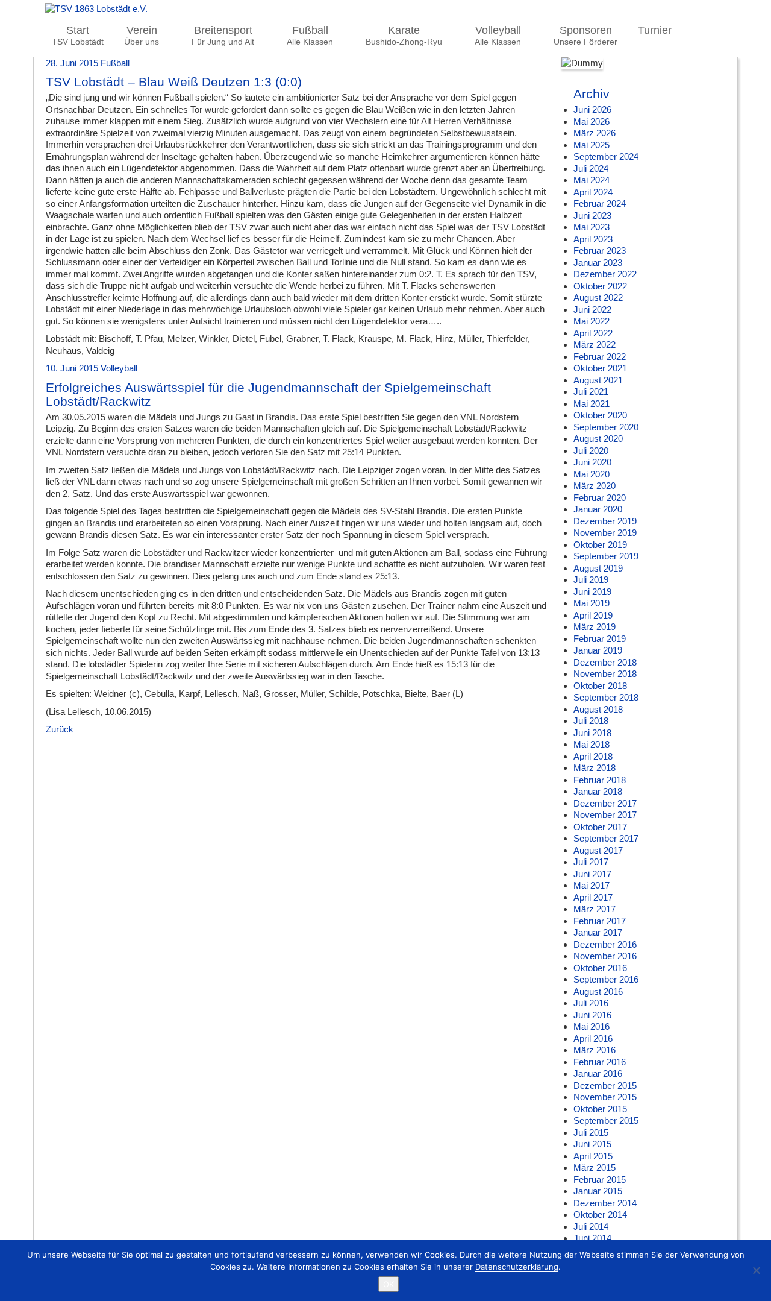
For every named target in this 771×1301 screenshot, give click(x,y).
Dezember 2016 (605, 944)
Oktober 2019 (600, 545)
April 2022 (593, 333)
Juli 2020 (590, 451)
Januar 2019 (597, 650)
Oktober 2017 (600, 827)
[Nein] (756, 1270)
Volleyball (498, 35)
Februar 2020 (599, 498)
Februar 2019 (599, 639)
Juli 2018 (590, 721)
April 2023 (593, 239)
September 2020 (605, 427)
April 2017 (593, 897)
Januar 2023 (597, 262)
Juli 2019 (590, 580)
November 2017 (605, 815)
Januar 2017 (597, 932)
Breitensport (223, 35)
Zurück (59, 729)
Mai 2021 (591, 403)
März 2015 (594, 1167)
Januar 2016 (597, 1073)
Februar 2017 (599, 921)
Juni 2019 (592, 592)
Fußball (310, 35)
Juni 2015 (592, 1144)
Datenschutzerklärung (516, 1266)
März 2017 (594, 909)
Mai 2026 (591, 121)
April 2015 (593, 1156)
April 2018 (593, 756)
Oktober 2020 (600, 415)
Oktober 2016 (600, 968)
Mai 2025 (591, 145)
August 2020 (598, 438)
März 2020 (594, 485)
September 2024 (605, 156)
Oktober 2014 (600, 1214)
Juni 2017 (592, 874)
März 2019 (594, 627)
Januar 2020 (597, 509)
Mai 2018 (591, 744)
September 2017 (605, 838)
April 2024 (593, 192)
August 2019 (598, 568)
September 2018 (605, 697)
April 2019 (593, 615)
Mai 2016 (591, 1026)
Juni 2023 (592, 215)
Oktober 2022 (600, 286)
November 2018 (605, 674)
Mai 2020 (591, 474)
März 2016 (594, 1050)
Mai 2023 (591, 227)
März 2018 (594, 768)
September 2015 (605, 1120)
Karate (404, 35)
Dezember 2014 (605, 1203)
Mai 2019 (591, 603)
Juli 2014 (590, 1226)
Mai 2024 (591, 180)
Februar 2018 (599, 780)
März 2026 (594, 133)
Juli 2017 (590, 862)
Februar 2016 (599, 1062)
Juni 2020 (592, 462)
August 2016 (598, 991)
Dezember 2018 (605, 662)
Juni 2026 (592, 109)
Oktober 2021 (600, 368)
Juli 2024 (590, 168)
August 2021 (598, 380)
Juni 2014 (592, 1238)
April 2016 (593, 1038)
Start (78, 35)
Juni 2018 (592, 733)
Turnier (655, 30)
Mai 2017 (591, 885)
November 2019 (605, 533)
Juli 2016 (590, 1003)
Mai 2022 (591, 321)
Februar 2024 (599, 203)
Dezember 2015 (605, 1085)
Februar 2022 (599, 356)
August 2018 (598, 709)
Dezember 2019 (605, 521)
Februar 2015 (599, 1179)
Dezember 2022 (605, 274)
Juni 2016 (592, 1015)
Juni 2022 (592, 309)
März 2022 (594, 344)
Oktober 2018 (600, 686)
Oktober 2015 (600, 1109)
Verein (141, 35)
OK (388, 1284)
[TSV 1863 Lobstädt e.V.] (385, 9)
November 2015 (605, 1097)
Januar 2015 (597, 1191)
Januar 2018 (597, 791)
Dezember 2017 (605, 803)
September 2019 (605, 556)
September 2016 (605, 979)
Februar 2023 (599, 250)
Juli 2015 (590, 1132)
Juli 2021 (590, 391)
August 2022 (598, 297)
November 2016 (605, 956)
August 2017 (598, 850)
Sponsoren (585, 35)
